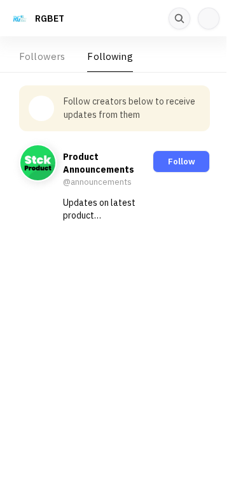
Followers (42, 56)
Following (109, 56)
